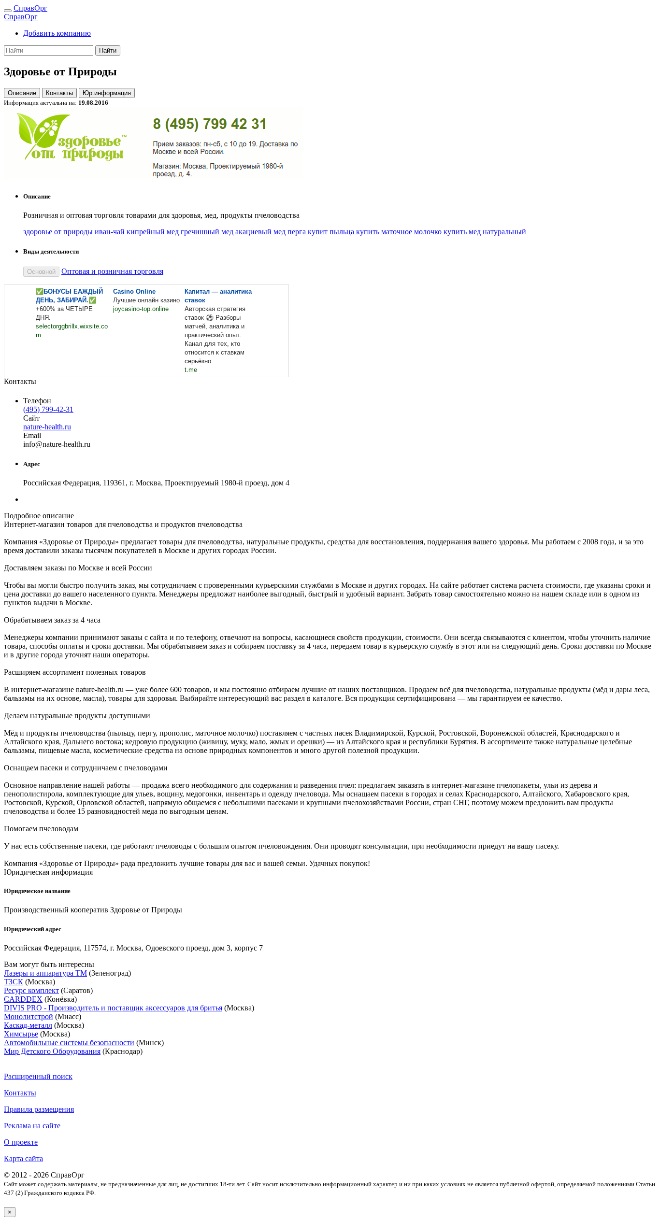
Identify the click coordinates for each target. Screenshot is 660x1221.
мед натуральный (497, 231)
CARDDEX (23, 999)
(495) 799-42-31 (48, 409)
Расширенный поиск (38, 1076)
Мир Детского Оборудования (52, 1051)
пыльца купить (354, 231)
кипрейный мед (153, 231)
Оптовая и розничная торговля (112, 271)
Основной (41, 271)
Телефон (37, 401)
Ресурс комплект (31, 990)
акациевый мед (260, 231)
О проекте (21, 1142)
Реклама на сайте (32, 1126)
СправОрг (30, 8)
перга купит (307, 231)
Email (32, 435)
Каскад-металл (28, 1025)
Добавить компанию (57, 33)
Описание (22, 93)
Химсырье (21, 1034)
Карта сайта (23, 1158)
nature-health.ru (47, 427)
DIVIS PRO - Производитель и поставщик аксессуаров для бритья (113, 1008)
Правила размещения (39, 1109)
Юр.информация (107, 93)
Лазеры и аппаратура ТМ (45, 973)
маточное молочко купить (424, 231)
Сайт (31, 418)
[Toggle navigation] (8, 10)
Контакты (59, 93)
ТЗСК (13, 982)
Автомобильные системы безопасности (69, 1042)
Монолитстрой (28, 1016)
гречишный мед (207, 231)
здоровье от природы (58, 231)
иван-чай (110, 231)
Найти (107, 50)
